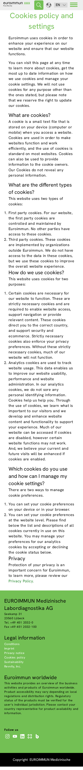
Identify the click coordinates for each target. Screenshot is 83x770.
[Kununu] (30, 738)
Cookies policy (14, 657)
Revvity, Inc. (12, 666)
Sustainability (14, 662)
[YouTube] (15, 738)
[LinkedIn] (23, 738)
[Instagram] (8, 738)
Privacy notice (14, 653)
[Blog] (38, 738)
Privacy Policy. (21, 581)
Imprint (9, 648)
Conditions (12, 644)
